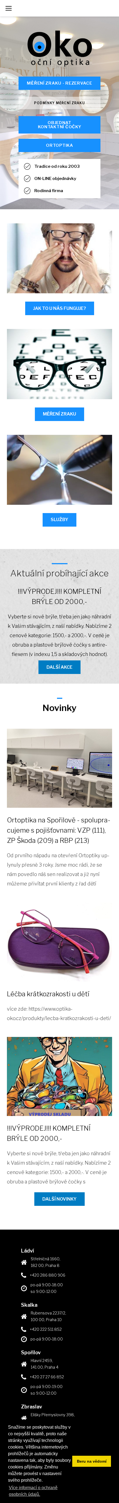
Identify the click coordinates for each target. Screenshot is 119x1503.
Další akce (59, 667)
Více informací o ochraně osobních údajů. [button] (33, 1491)
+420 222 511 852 (46, 1329)
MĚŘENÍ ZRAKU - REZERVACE (59, 83)
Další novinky (59, 1199)
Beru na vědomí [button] (92, 1461)
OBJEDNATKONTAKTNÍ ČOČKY (59, 124)
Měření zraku (59, 414)
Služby (59, 519)
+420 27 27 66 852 (47, 1376)
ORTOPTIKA (59, 145)
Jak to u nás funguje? (59, 308)
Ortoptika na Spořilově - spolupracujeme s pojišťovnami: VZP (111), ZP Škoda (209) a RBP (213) (58, 830)
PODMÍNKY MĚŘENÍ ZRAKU (59, 103)
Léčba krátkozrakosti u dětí (48, 994)
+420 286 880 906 (47, 1275)
